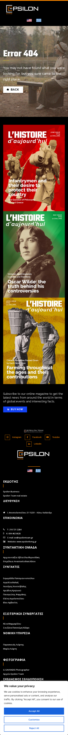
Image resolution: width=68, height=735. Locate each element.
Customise (34, 719)
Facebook (36, 437)
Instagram (16, 437)
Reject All (34, 728)
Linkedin (37, 443)
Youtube (56, 437)
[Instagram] (7, 437)
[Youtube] (47, 437)
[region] (34, 708)
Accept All (34, 711)
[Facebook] (27, 437)
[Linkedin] (29, 444)
